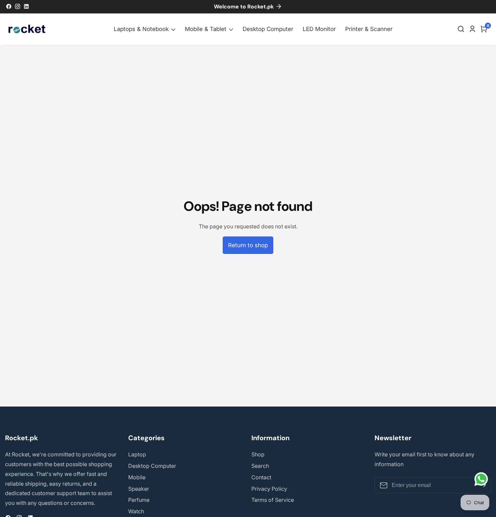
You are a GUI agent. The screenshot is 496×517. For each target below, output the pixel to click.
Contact (261, 477)
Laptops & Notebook (141, 29)
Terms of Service (272, 499)
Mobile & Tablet (205, 29)
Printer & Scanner (368, 29)
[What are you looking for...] (462, 29)
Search (260, 465)
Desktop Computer (268, 29)
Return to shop (248, 245)
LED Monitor (319, 29)
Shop (258, 454)
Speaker (138, 488)
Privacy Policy (269, 488)
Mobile (136, 477)
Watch (136, 511)
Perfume (138, 499)
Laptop (137, 454)
